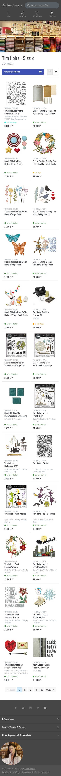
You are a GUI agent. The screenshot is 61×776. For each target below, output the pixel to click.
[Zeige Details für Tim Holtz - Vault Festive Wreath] (16, 547)
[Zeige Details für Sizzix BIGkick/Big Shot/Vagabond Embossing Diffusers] (16, 396)
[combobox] (42, 5)
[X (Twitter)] (23, 708)
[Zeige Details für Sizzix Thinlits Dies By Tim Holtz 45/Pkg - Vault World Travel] (16, 345)
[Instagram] (30, 708)
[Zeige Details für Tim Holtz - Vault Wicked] (16, 496)
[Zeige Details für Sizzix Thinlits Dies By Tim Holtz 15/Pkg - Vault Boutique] (45, 345)
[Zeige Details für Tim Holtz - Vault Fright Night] (45, 396)
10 (42, 690)
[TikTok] (38, 708)
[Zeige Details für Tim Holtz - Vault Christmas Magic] (45, 547)
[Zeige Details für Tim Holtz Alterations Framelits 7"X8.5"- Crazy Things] (16, 93)
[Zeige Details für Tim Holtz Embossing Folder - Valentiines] (16, 647)
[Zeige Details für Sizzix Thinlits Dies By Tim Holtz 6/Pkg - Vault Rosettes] (16, 144)
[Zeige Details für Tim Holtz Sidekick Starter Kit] (45, 295)
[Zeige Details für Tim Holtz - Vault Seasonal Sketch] (16, 597)
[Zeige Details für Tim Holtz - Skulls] (45, 446)
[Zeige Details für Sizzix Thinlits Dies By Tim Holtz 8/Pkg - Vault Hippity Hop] (45, 244)
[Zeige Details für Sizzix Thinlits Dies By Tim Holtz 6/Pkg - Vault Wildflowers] (16, 194)
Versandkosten (30, 768)
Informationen (8, 719)
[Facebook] (16, 708)
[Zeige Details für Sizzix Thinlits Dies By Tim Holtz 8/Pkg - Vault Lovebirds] (45, 194)
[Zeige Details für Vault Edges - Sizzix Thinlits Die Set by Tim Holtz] (45, 647)
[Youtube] (45, 708)
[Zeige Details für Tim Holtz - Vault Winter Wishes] (45, 597)
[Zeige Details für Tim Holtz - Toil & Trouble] (45, 496)
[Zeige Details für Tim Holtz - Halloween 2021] (16, 446)
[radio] (50, 72)
